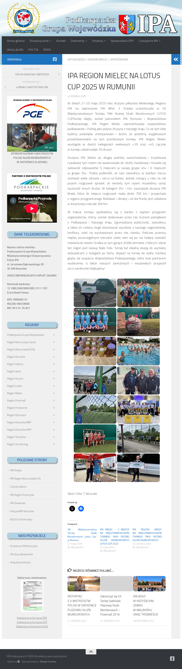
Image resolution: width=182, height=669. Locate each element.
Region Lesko (14, 386)
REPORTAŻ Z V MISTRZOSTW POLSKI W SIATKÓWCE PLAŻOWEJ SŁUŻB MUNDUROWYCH (82, 605)
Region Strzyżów (16, 437)
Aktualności (76, 59)
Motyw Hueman (48, 661)
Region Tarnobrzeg (17, 444)
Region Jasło (14, 371)
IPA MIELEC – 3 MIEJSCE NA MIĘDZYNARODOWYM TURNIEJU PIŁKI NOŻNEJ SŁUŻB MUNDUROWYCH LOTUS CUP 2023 (114, 536)
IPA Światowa (17, 503)
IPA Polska (16, 470)
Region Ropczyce (16, 415)
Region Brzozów (16, 357)
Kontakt (61, 41)
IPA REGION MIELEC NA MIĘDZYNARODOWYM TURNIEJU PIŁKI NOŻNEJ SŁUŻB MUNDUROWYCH (147, 534)
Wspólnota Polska (20, 562)
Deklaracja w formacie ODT (32, 622)
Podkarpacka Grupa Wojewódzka (25, 335)
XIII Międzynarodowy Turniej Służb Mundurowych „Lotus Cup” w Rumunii (82, 534)
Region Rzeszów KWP (19, 430)
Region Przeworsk (17, 408)
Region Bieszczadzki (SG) (21, 349)
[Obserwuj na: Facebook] (55, 59)
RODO (47, 49)
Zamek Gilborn (18, 487)
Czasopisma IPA (148, 41)
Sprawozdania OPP (122, 41)
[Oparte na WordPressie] (18, 661)
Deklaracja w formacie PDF (32, 618)
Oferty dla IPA (15, 49)
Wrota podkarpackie (21, 554)
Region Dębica (15, 364)
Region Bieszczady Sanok (21, 342)
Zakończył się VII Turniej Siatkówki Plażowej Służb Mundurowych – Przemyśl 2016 (110, 605)
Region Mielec (98, 59)
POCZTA (33, 49)
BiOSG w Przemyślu (21, 519)
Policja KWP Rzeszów (22, 511)
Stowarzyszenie (39, 41)
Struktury (97, 41)
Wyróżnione (119, 59)
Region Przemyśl (16, 400)
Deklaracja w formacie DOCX (32, 626)
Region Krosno (15, 379)
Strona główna (16, 41)
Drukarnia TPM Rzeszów (24, 546)
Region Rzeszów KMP (19, 422)
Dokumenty (77, 41)
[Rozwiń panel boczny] (175, 59)
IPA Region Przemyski (22, 495)
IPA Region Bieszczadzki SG (25, 478)
